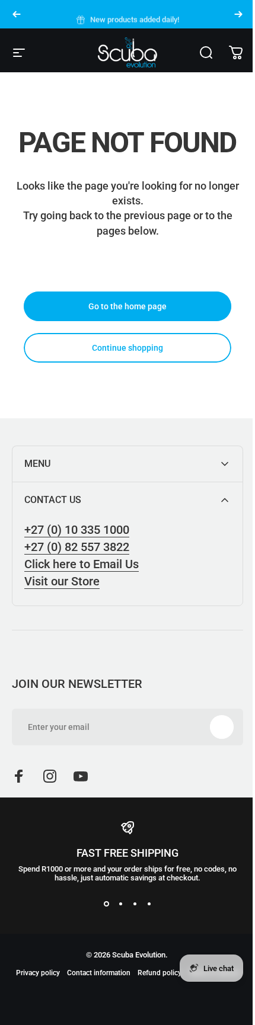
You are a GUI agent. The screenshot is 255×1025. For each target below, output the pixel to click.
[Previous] (17, 14)
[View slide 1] (102, 903)
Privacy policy (62, 973)
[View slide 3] (130, 903)
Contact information (123, 973)
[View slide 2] (116, 903)
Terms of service (123, 988)
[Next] (238, 14)
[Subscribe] (213, 727)
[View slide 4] (145, 903)
